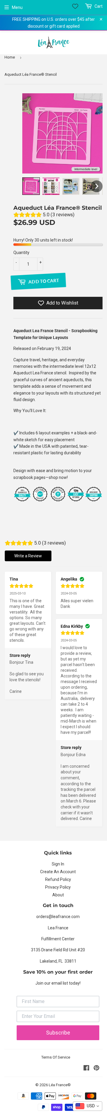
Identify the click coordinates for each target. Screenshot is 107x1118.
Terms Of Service (55, 1057)
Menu (17, 7)
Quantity (21, 252)
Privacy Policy (58, 887)
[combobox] (87, 1106)
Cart (98, 6)
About (58, 894)
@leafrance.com (64, 916)
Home (9, 57)
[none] (31, 186)
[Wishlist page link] (75, 6)
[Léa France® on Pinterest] (96, 1068)
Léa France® (60, 1085)
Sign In (58, 864)
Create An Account (58, 871)
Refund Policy (58, 879)
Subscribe (58, 1032)
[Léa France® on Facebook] (86, 1068)
